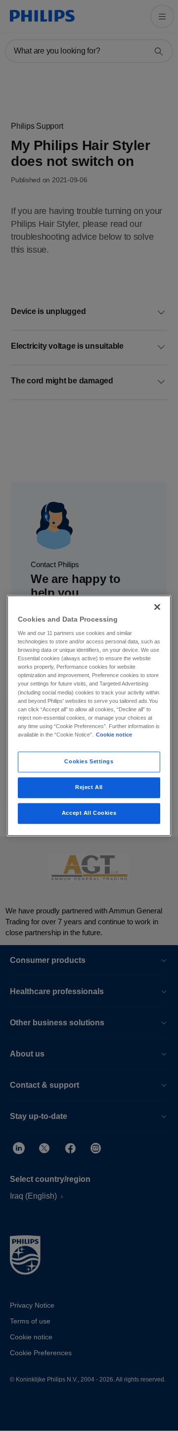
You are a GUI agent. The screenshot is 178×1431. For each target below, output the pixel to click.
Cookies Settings (88, 761)
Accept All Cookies (89, 813)
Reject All (89, 787)
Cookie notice (114, 735)
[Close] (157, 607)
